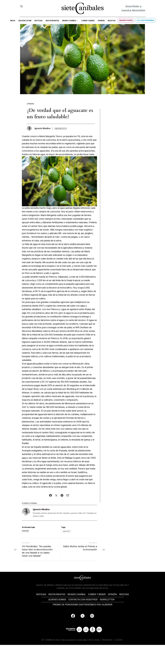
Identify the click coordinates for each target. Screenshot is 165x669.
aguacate (66, 531)
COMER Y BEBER (97, 594)
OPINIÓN (112, 594)
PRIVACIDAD (107, 640)
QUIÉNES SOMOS (57, 599)
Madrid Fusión (125, 20)
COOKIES (118, 640)
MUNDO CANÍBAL (77, 594)
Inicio (12, 21)
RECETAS (124, 594)
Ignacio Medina (41, 509)
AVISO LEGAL (94, 640)
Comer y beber (88, 21)
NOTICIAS (41, 594)
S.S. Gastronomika (145, 20)
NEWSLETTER (107, 599)
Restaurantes (52, 21)
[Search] (21, 6)
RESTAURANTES (56, 594)
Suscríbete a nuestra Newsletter (133, 8)
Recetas (112, 21)
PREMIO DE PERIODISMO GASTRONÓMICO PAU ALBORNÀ (82, 604)
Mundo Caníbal (69, 21)
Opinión (101, 21)
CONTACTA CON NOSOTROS (83, 599)
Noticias (38, 21)
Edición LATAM (24, 21)
